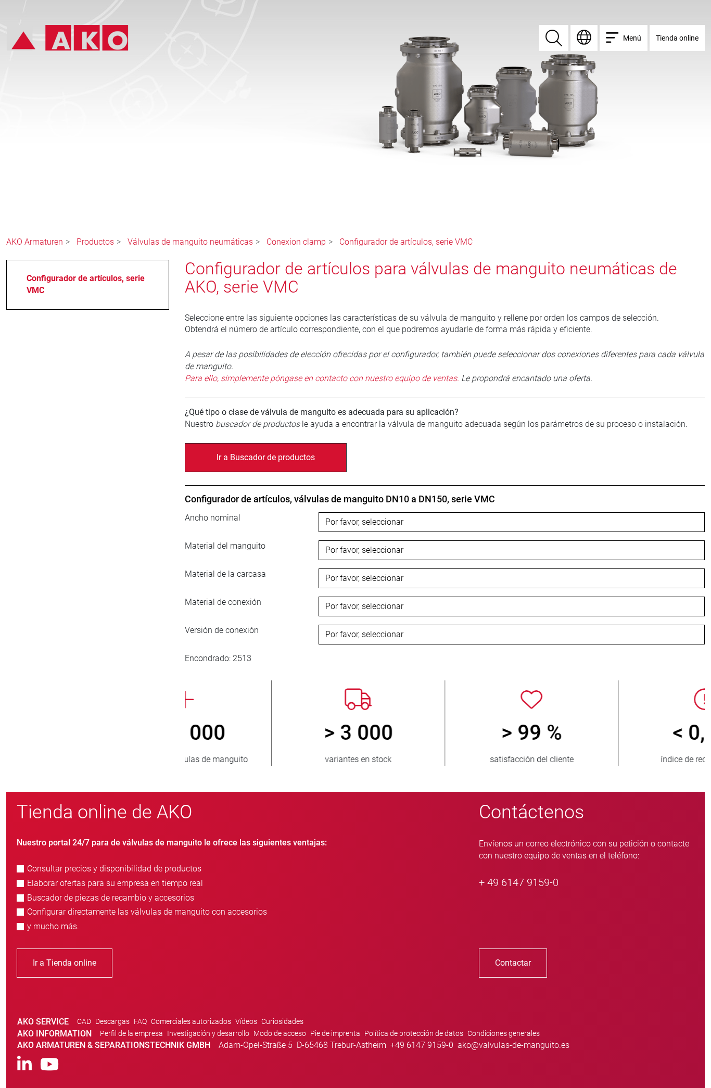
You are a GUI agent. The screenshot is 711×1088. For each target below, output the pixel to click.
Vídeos (246, 1021)
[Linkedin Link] (24, 1065)
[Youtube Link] (49, 1065)
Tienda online (677, 38)
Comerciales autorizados (191, 1021)
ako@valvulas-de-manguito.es (513, 1045)
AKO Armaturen (34, 242)
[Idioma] (584, 38)
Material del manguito (225, 546)
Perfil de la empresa (131, 1033)
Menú (632, 38)
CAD (84, 1021)
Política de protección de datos (413, 1033)
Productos (95, 242)
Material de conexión (223, 602)
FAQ (140, 1021)
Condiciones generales (503, 1033)
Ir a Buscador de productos (266, 457)
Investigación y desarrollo (208, 1033)
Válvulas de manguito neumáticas (190, 242)
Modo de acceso (279, 1033)
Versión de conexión (222, 630)
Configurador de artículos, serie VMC (406, 242)
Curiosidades (282, 1021)
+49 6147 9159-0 (421, 1045)
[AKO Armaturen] (67, 37)
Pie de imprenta (335, 1033)
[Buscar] (553, 38)
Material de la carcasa (225, 574)
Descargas (112, 1021)
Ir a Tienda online (64, 963)
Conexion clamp (296, 242)
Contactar (513, 963)
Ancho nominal (212, 518)
